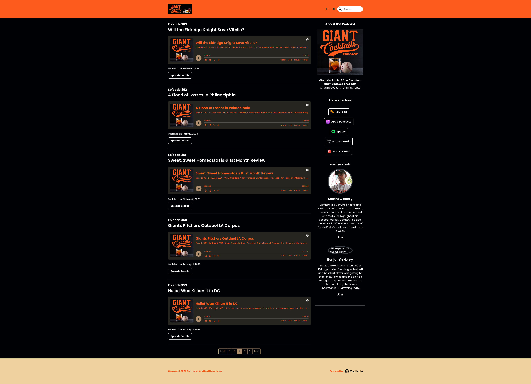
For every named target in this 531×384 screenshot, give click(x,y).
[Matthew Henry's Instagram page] (342, 237)
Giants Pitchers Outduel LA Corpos (204, 225)
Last (256, 351)
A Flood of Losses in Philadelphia (202, 95)
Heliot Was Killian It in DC (194, 291)
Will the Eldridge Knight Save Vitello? (206, 30)
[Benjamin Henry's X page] (338, 294)
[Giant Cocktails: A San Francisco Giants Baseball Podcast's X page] (326, 9)
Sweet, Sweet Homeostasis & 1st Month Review (216, 160)
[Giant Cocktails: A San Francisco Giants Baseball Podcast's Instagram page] (332, 9)
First (222, 351)
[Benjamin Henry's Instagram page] (342, 294)
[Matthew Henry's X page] (338, 237)
